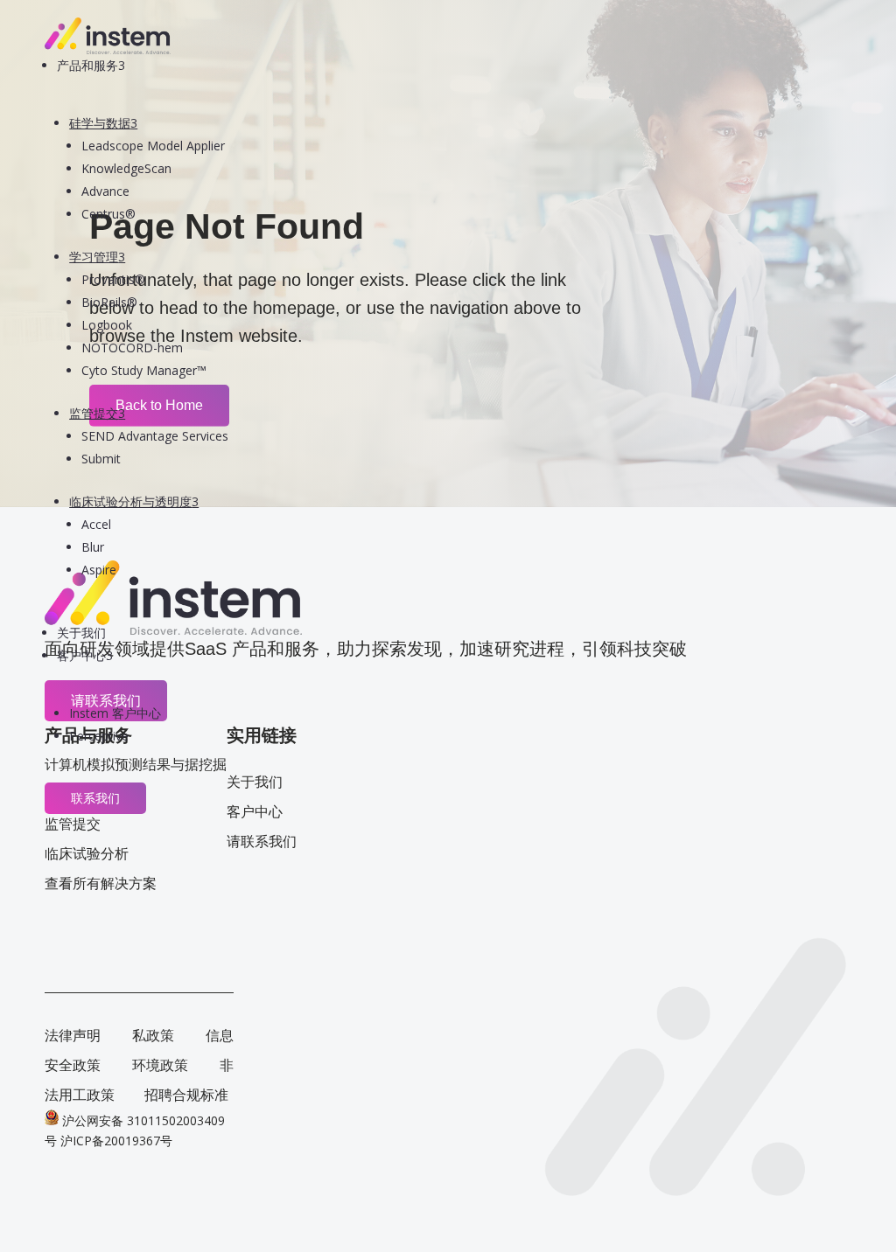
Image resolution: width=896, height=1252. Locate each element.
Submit (101, 458)
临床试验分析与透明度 (134, 501)
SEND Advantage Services (154, 436)
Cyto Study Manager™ (143, 370)
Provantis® (113, 279)
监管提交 (97, 413)
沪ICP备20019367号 (116, 1140)
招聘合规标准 (186, 1095)
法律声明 (73, 1035)
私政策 (153, 1035)
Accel (96, 524)
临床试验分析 (87, 853)
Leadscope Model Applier (153, 145)
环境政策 (160, 1065)
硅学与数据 (103, 123)
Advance (105, 191)
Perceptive (99, 735)
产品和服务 (91, 65)
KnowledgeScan (126, 168)
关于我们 (81, 632)
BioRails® (109, 302)
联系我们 (95, 798)
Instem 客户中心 (115, 713)
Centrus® (108, 213)
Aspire (98, 569)
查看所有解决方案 (101, 883)
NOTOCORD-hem (132, 347)
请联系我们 (262, 841)
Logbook (106, 324)
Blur (92, 547)
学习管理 (97, 256)
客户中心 (85, 655)
